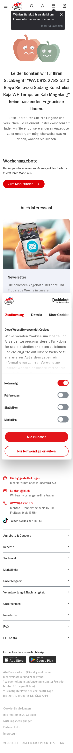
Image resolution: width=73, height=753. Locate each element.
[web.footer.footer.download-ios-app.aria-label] (14, 659)
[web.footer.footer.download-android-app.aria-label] (42, 659)
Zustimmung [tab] (14, 314)
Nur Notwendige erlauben (36, 451)
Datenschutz (11, 727)
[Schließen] (61, 15)
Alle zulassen (36, 436)
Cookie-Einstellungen (17, 708)
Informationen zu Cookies (19, 714)
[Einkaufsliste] (64, 6)
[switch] (63, 395)
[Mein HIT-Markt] (53, 6)
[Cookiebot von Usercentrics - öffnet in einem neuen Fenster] (52, 300)
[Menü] (6, 6)
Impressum (10, 733)
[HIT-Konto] (43, 6)
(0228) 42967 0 (21, 503)
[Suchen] (32, 6)
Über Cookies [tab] (59, 314)
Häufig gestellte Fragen (25, 478)
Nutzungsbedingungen (17, 720)
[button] (24, 184)
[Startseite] (17, 6)
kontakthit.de (20, 490)
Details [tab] (36, 314)
